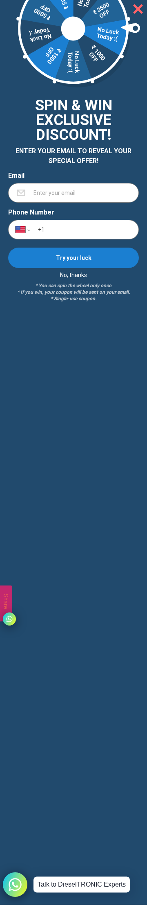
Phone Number (31, 212)
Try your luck (73, 257)
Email (16, 175)
